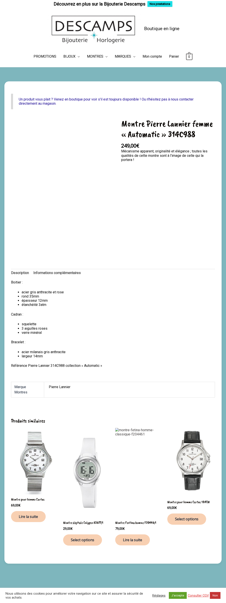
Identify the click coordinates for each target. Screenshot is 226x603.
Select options (82, 539)
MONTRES (95, 56)
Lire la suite (28, 516)
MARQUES (123, 56)
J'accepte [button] (177, 595)
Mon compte (152, 56)
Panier (174, 56)
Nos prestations (160, 3)
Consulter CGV (198, 596)
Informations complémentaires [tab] (57, 273)
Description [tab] (20, 273)
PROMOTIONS (45, 56)
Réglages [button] (159, 596)
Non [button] (215, 595)
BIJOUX (69, 56)
